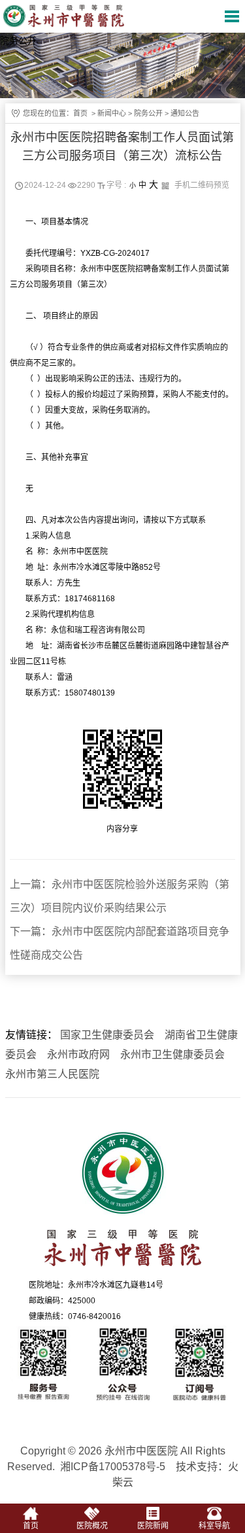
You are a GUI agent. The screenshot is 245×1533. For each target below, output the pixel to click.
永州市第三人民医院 (52, 1074)
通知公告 (185, 113)
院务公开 (148, 113)
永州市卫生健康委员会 (172, 1054)
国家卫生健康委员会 (107, 1034)
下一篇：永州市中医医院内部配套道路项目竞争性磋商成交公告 (119, 943)
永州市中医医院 (70, 16)
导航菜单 (232, 16)
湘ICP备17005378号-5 (112, 1466)
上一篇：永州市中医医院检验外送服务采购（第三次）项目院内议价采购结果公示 (119, 896)
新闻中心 (111, 113)
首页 (80, 113)
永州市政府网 (78, 1054)
